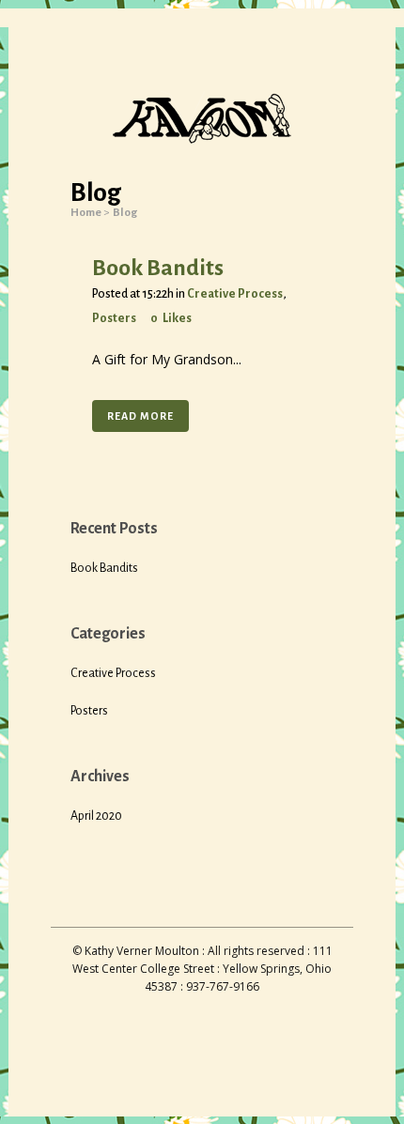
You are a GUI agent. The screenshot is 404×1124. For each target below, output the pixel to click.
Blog (125, 213)
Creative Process (235, 293)
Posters (114, 318)
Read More (140, 416)
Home (85, 213)
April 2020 (96, 816)
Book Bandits (158, 267)
